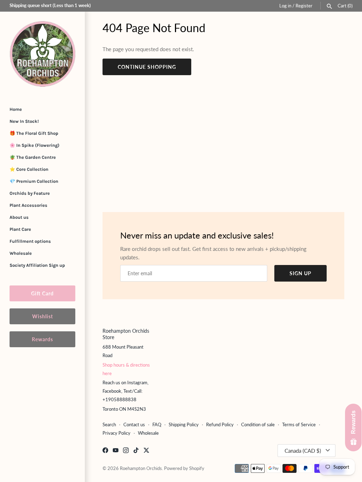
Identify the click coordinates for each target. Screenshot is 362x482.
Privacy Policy (116, 433)
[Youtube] (115, 451)
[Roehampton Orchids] (42, 54)
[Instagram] (126, 451)
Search (109, 424)
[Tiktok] (136, 451)
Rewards (42, 339)
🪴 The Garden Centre (33, 157)
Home (16, 109)
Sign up (300, 273)
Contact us (134, 424)
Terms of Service (299, 424)
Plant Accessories (28, 205)
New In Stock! (24, 121)
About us (19, 217)
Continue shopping (147, 67)
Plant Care (20, 229)
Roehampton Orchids (141, 468)
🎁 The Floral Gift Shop (34, 133)
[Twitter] (146, 451)
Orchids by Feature (30, 193)
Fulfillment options (30, 241)
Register (304, 5)
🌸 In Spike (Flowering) (34, 145)
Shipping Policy (184, 424)
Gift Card (42, 293)
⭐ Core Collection (29, 169)
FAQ (156, 424)
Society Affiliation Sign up (37, 265)
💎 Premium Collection (34, 181)
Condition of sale (258, 424)
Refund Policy (220, 424)
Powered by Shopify (184, 468)
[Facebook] (105, 451)
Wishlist (42, 316)
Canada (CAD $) (303, 450)
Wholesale (21, 253)
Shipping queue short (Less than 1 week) (50, 5)
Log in (285, 5)
